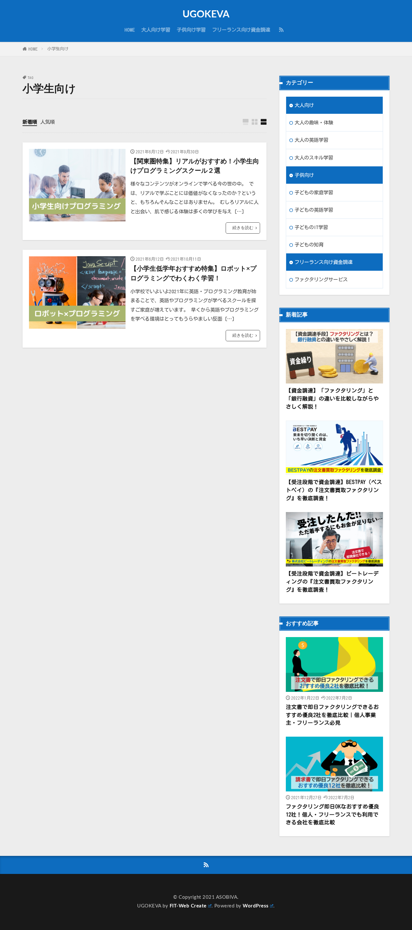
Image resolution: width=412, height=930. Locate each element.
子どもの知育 (309, 244)
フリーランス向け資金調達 (241, 29)
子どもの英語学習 (314, 209)
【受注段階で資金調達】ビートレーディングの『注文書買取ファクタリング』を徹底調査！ (332, 581)
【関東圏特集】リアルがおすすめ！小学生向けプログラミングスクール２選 (194, 166)
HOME (130, 29)
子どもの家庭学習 (314, 192)
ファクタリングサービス (321, 279)
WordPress (256, 906)
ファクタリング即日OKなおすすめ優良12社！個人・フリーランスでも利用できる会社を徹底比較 (332, 814)
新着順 (30, 121)
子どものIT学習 (311, 227)
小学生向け (57, 48)
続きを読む (242, 228)
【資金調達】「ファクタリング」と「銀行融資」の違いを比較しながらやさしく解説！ (332, 398)
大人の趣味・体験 (314, 122)
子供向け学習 (191, 29)
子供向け (304, 175)
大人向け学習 (155, 29)
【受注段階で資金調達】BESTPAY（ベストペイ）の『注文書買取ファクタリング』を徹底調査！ (334, 490)
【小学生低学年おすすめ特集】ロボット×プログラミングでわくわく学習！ (193, 274)
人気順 (47, 121)
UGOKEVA (206, 14)
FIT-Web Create (188, 906)
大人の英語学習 (311, 139)
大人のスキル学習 (314, 157)
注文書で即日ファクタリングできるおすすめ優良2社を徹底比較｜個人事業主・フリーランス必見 (332, 715)
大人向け (304, 105)
